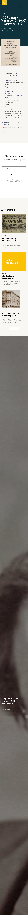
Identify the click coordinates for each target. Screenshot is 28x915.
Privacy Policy (17, 181)
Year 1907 (14, 73)
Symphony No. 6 (9, 91)
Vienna (3, 13)
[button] (2, 31)
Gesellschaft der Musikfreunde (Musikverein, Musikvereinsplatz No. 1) (12, 78)
